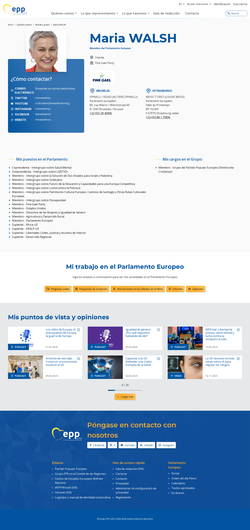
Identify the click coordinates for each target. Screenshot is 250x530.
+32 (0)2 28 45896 (101, 113)
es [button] (180, 4)
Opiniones (197, 289)
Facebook (98, 445)
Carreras (121, 474)
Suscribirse (240, 4)
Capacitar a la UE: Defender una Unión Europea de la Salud (139, 362)
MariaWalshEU (43, 114)
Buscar (235, 13)
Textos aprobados (183, 488)
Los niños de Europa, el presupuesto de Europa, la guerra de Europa (61, 333)
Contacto (121, 479)
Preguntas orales (60, 289)
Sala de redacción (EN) (130, 469)
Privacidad (122, 483)
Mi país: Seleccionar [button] (197, 4)
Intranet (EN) (63, 492)
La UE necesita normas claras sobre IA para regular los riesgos (220, 362)
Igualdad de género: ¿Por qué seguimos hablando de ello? (138, 333)
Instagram (168, 445)
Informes (178, 289)
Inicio (10, 24)
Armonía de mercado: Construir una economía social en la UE (61, 362)
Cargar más (127, 396)
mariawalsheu (43, 97)
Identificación (222, 4)
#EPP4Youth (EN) (66, 487)
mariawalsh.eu (43, 119)
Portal (175, 473)
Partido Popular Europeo (71, 469)
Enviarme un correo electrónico (55, 88)
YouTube (130, 445)
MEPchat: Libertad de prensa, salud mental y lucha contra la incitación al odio (219, 334)
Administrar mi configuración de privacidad (136, 490)
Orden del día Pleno (183, 478)
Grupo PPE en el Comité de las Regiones (80, 474)
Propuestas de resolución (93, 289)
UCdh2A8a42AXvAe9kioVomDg (52, 103)
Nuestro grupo (42, 24)
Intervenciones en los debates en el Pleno (140, 289)
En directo (177, 493)
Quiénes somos (24, 24)
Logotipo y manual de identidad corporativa (83, 497)
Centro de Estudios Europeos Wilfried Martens (79, 481)
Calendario (178, 483)
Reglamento (123, 497)
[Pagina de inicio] (15, 9)
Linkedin (148, 445)
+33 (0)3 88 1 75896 (158, 117)
